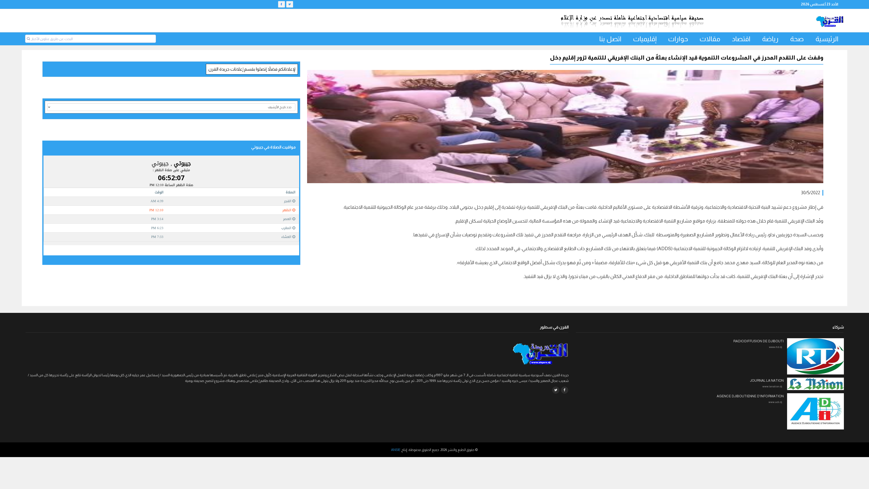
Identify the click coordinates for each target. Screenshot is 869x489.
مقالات (709, 39)
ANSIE (396, 450)
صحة (797, 39)
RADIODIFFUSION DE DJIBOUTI (758, 341)
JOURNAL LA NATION (767, 380)
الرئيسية (826, 39)
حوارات (678, 39)
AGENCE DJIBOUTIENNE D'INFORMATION (750, 396)
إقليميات (645, 39)
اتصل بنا (610, 39)
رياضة (770, 39)
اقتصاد (741, 39)
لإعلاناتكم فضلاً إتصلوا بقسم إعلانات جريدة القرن (251, 69)
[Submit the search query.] (28, 38)
